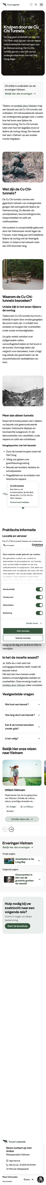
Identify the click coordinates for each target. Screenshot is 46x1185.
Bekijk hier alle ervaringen (18, 93)
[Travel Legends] (11, 5)
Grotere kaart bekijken (19, 502)
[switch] (39, 596)
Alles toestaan (23, 631)
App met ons (14, 1160)
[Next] (11, 829)
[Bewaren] (36, 765)
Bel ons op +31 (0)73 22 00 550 (22, 1164)
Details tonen (32, 623)
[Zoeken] (35, 4)
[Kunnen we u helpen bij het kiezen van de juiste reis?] (31, 4)
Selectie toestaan (23, 638)
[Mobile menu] (41, 4)
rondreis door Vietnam (25, 105)
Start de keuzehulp (18, 926)
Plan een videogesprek (19, 1169)
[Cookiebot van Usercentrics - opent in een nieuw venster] (32, 545)
